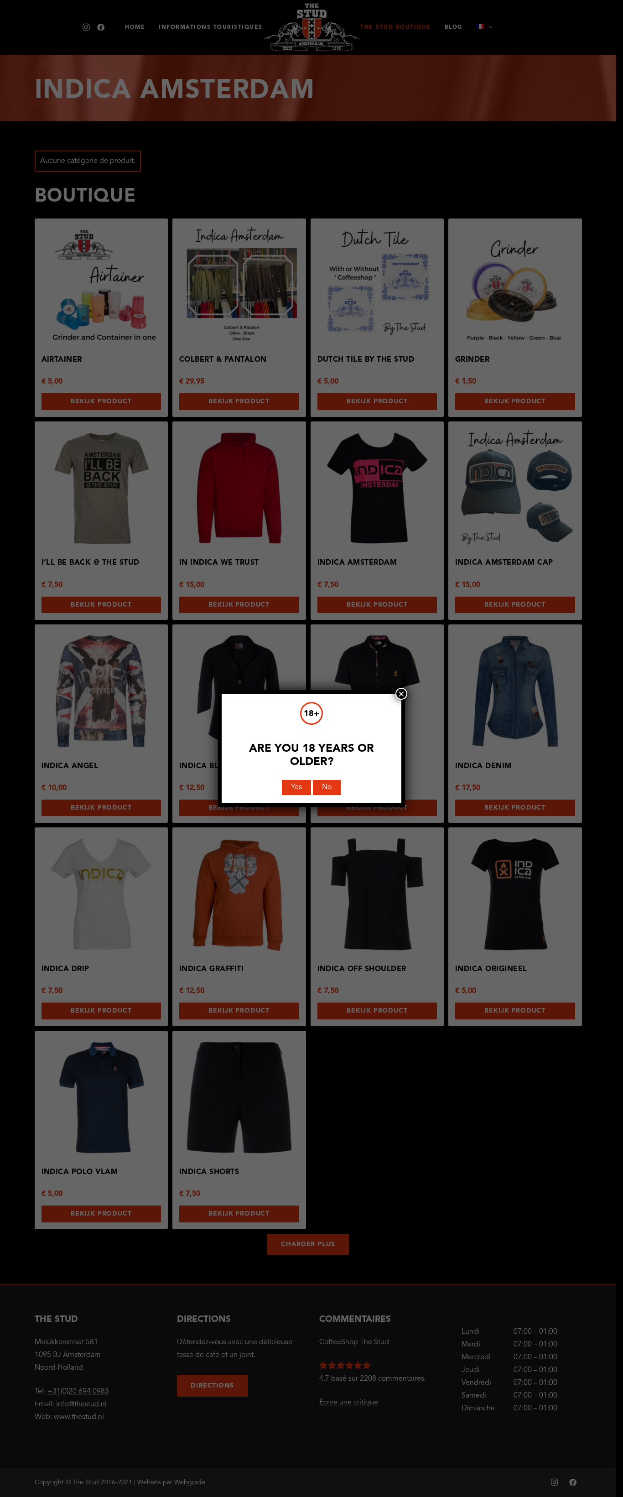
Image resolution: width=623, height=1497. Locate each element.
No (327, 787)
